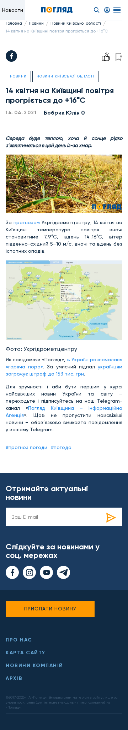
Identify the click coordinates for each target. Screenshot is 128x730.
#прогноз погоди (26, 447)
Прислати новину (50, 608)
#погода (61, 447)
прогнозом (28, 222)
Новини (36, 23)
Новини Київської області (75, 23)
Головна (14, 23)
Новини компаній (34, 666)
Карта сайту (26, 653)
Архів (14, 678)
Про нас (19, 640)
